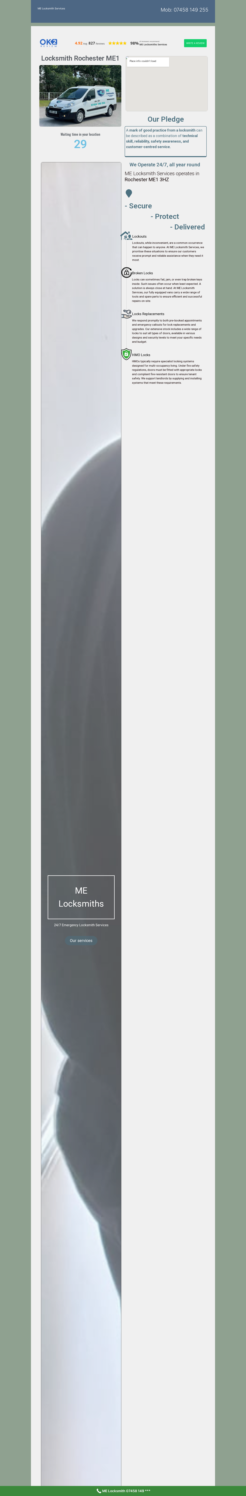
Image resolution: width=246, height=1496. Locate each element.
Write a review (195, 43)
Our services (81, 940)
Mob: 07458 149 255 (184, 10)
